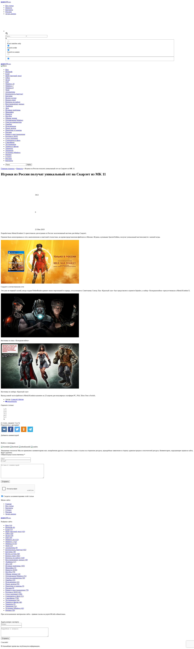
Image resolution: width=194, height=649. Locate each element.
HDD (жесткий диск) (13, 76)
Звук (7, 108)
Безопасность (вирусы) (14, 94)
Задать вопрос (10, 14)
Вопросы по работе (12, 102)
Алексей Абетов (17, 399)
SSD (7, 82)
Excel (7, 74)
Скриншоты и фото (12, 140)
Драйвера (9, 106)
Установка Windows (12, 152)
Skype (7, 80)
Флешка (8, 154)
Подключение (10, 126)
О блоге (8, 157)
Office (7, 78)
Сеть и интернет (11, 138)
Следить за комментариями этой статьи (19, 496)
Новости (8, 8)
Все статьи (9, 6)
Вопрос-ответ (10, 100)
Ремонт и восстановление (15, 134)
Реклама (8, 12)
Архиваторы (10, 92)
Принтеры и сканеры (13, 130)
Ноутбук (8, 116)
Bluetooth (8, 72)
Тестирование (10, 144)
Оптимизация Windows (14, 120)
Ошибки (8, 124)
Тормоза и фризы (12, 146)
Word (7, 90)
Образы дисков (11, 118)
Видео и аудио (10, 98)
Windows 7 (9, 86)
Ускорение (9, 150)
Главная (8, 504)
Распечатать (12, 401)
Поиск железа (10, 128)
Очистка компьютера (13, 122)
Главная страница (7, 169)
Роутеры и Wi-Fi (11, 136)
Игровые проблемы (12, 110)
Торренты (9, 148)
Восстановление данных (14, 104)
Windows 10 (9, 84)
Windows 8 (9, 88)
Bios (7, 70)
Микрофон (9, 112)
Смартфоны (9, 142)
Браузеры (8, 96)
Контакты (9, 10)
